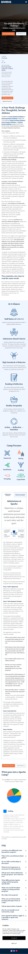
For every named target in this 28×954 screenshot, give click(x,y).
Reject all (14, 943)
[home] (5, 2)
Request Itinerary (7, 101)
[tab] (8, 494)
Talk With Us (21, 34)
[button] (26, 2)
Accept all (14, 938)
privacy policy (16, 933)
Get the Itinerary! (8, 34)
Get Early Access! (7, 98)
